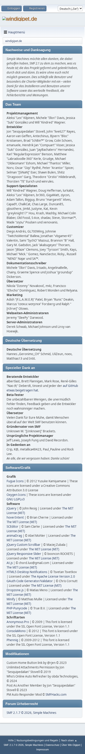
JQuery (11, 508)
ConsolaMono (16, 631)
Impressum (42, 749)
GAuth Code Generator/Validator (30, 581)
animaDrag (14, 536)
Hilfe (11, 740)
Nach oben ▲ (69, 740)
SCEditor (12, 526)
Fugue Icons (15, 481)
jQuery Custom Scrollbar (23, 545)
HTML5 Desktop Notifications (27, 572)
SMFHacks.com (56, 694)
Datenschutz (53, 745)
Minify (11, 599)
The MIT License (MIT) (22, 522)
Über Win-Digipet (71, 745)
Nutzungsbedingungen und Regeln (37, 740)
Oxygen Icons (16, 495)
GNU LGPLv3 (16, 499)
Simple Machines (44, 713)
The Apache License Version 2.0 (53, 576)
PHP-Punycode (17, 608)
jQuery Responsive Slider (24, 554)
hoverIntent (15, 517)
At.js (10, 563)
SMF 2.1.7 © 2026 (19, 713)
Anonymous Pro (18, 622)
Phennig (12, 640)
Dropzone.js (15, 590)
